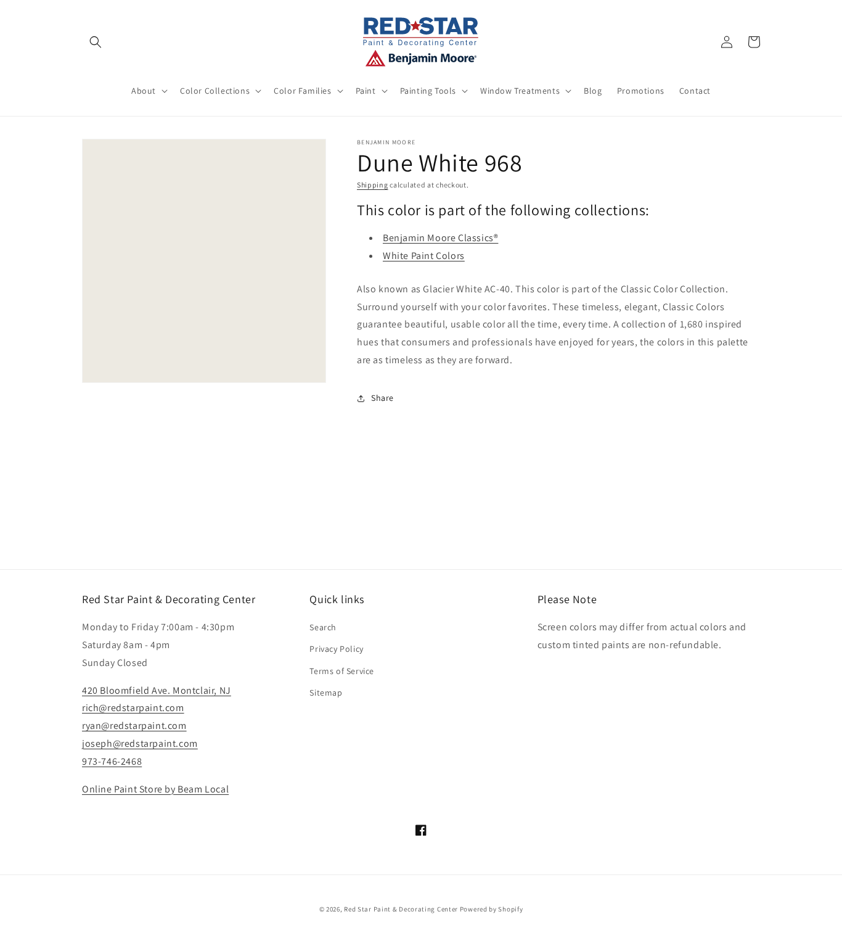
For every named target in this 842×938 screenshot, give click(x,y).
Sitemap (325, 692)
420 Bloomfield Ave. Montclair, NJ (156, 690)
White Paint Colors (424, 255)
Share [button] (382, 397)
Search (323, 627)
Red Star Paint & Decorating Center (401, 909)
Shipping (372, 184)
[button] (95, 42)
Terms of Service (341, 671)
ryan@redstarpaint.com (134, 725)
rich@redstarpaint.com (133, 707)
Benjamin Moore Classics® (440, 237)
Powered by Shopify (491, 909)
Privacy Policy (336, 648)
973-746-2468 (112, 761)
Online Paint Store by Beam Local (155, 789)
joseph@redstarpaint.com (140, 743)
